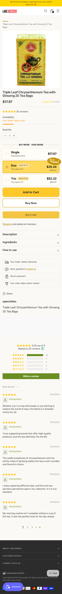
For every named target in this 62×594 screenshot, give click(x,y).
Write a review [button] (31, 376)
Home (5, 21)
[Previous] (4, 3)
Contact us (31, 269)
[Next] (58, 3)
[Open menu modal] (58, 11)
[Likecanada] (10, 11)
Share (9, 293)
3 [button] (32, 527)
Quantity (7, 129)
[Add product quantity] (5, 135)
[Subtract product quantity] (14, 135)
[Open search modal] (45, 11)
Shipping (7, 224)
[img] (9, 394)
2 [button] (27, 527)
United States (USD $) (15, 573)
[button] (9, 111)
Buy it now (31, 214)
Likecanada (23, 577)
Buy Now (31, 203)
